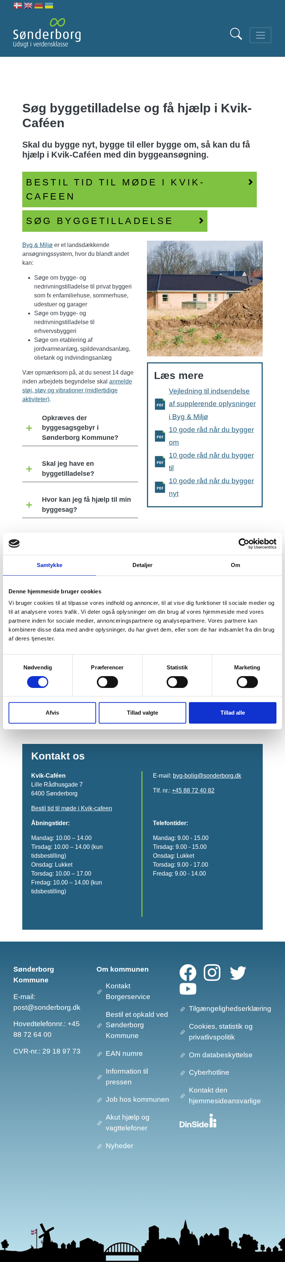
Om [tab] (235, 565)
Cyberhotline (209, 1072)
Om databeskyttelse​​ (221, 1055)
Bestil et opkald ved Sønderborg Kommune (137, 1025)
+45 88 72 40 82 (193, 790)
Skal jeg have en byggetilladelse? (68, 468)
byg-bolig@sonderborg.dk (207, 775)
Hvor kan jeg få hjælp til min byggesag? (86, 504)
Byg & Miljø (37, 245)
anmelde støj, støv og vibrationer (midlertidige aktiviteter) (77, 390)
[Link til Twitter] (238, 972)
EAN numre (124, 1053)
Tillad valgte (142, 712)
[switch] (107, 682)
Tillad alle (232, 712)
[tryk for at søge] (236, 37)
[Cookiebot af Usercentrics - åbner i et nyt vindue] (244, 543)
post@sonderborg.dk (47, 1007)
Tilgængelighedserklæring (230, 1008)
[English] (28, 6)
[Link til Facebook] (188, 972)
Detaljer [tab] (142, 565)
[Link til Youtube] (188, 989)
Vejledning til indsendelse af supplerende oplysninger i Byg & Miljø (212, 404)
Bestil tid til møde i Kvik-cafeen (71, 808)
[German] (38, 6)
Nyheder (119, 1146)
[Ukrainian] (49, 6)
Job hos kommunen (137, 1099)
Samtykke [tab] (49, 565)
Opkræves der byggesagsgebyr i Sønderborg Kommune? (80, 427)
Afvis (52, 712)
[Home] (47, 35)
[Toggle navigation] (260, 35)
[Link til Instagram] (212, 972)
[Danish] (17, 6)
